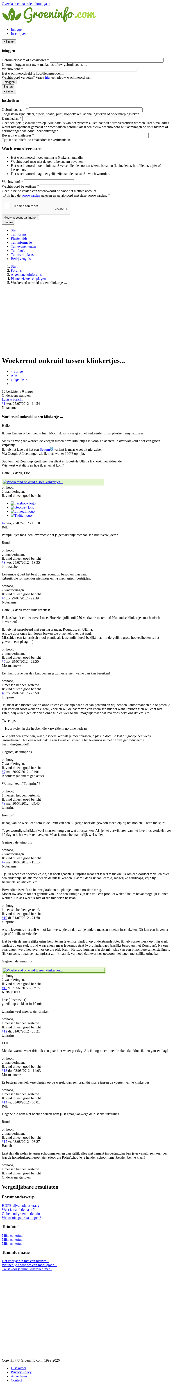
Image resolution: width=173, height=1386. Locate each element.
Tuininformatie (21, 242)
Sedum (45, 449)
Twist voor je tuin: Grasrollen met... (27, 1269)
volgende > (19, 380)
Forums (16, 270)
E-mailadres (11, 118)
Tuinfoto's (18, 250)
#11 (4, 988)
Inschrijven (19, 33)
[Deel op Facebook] (23, 503)
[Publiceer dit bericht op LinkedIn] (23, 511)
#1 (3, 403)
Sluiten (8, 86)
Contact (16, 1380)
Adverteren (19, 1376)
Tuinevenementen (23, 246)
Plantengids (19, 238)
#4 (3, 598)
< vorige (17, 371)
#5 (3, 661)
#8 (3, 803)
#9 (3, 862)
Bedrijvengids (21, 259)
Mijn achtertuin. (13, 1235)
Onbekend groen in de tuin (21, 1214)
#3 (3, 562)
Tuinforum (18, 234)
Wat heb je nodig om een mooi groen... (29, 1265)
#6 (3, 693)
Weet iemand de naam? (18, 1210)
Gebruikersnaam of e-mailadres (25, 60)
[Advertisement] (86, 320)
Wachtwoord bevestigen (20, 186)
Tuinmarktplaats (22, 255)
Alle (14, 375)
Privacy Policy (21, 1372)
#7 (3, 772)
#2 (3, 523)
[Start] (49, 22)
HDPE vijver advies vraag (20, 1205)
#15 (4, 1141)
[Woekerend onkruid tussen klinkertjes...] (53, 482)
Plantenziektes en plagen (28, 278)
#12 (4, 1031)
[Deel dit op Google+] (22, 507)
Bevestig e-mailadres (18, 135)
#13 (4, 1070)
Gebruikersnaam (15, 109)
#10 (4, 918)
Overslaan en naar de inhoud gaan (26, 4)
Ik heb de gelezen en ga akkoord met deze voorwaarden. (58, 195)
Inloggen (17, 29)
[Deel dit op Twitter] (21, 515)
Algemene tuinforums (26, 274)
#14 (4, 1102)
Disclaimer (18, 1368)
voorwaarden (30, 195)
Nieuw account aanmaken (20, 217)
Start (14, 230)
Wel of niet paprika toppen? (21, 1218)
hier (47, 77)
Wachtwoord (12, 69)
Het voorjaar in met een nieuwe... (25, 1261)
